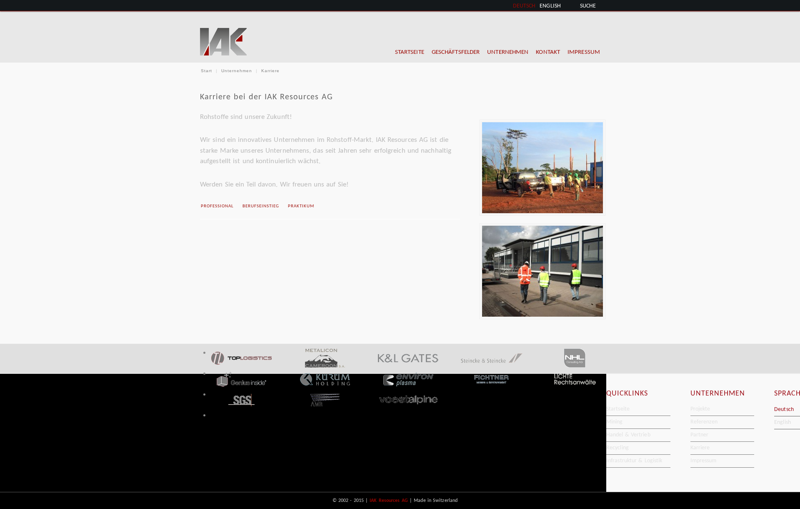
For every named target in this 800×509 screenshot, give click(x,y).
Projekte (700, 409)
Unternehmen (236, 70)
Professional (217, 206)
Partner (699, 435)
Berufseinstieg (260, 206)
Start (206, 70)
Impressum (703, 461)
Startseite (618, 409)
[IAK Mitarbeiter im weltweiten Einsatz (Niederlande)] (540, 271)
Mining (614, 422)
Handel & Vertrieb (628, 435)
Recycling (617, 448)
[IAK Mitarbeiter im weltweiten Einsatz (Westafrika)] (540, 167)
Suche (588, 6)
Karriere (700, 448)
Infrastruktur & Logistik (634, 461)
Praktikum (301, 206)
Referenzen (704, 422)
